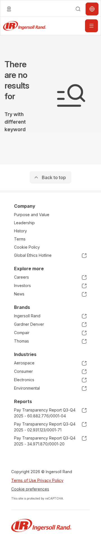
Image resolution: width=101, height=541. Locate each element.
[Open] (91, 25)
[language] (9, 9)
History (20, 230)
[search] (78, 9)
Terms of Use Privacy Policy (37, 480)
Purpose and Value (31, 214)
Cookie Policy (27, 247)
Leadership (24, 222)
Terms (20, 239)
